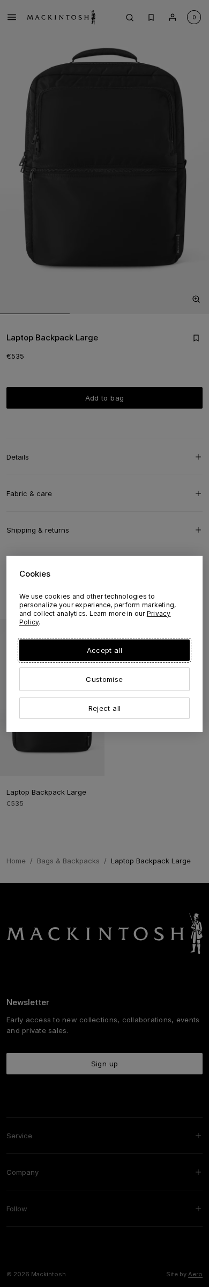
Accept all (104, 650)
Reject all (104, 708)
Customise (104, 679)
